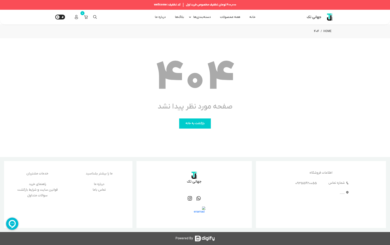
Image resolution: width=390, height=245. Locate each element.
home (327, 31)
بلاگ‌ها (179, 17)
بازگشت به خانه (195, 123)
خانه (252, 17)
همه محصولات (230, 17)
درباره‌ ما (160, 17)
